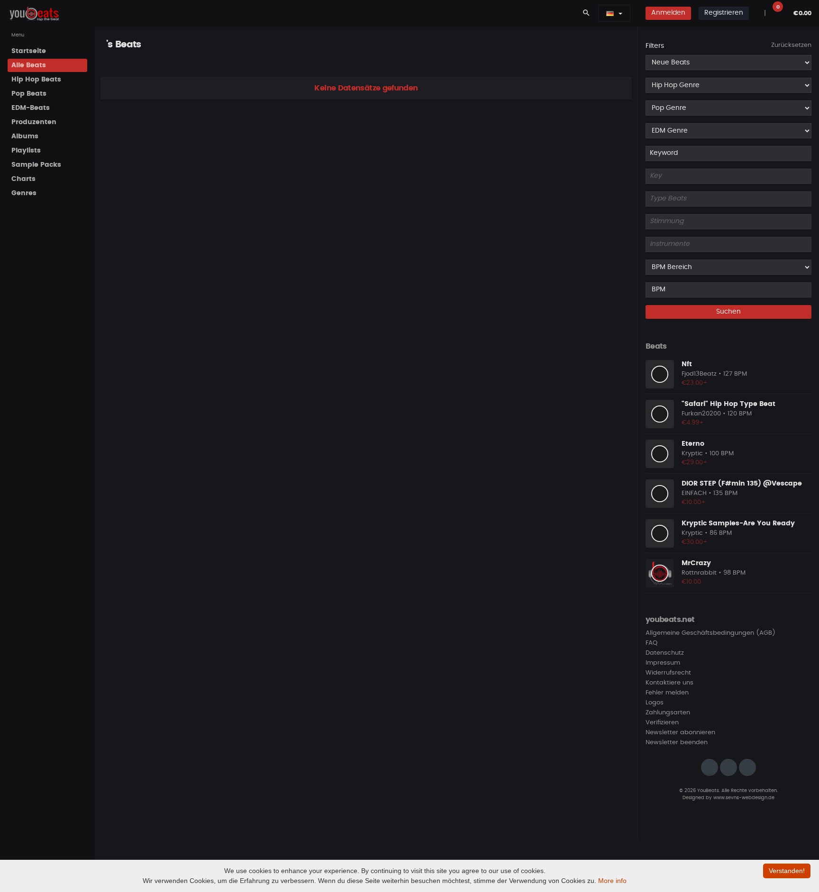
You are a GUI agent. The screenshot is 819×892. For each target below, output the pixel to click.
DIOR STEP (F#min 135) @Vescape (742, 483)
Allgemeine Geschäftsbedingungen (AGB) (710, 633)
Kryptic (692, 454)
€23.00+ (695, 383)
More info (612, 880)
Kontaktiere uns (669, 683)
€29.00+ (695, 463)
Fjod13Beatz (699, 374)
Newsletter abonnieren (680, 733)
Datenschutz (665, 653)
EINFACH (694, 493)
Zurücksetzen (791, 45)
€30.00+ (695, 542)
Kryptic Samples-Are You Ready (738, 523)
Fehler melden (667, 693)
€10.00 (691, 582)
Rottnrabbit (699, 573)
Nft (687, 364)
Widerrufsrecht (668, 673)
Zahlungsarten (668, 713)
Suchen (728, 311)
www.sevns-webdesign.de (743, 797)
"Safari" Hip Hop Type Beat (728, 404)
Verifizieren (662, 723)
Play (659, 374)
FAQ (651, 643)
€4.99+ (693, 423)
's (109, 44)
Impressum (663, 663)
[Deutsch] (610, 13)
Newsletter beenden (677, 742)
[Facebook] (728, 767)
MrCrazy (696, 563)
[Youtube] (747, 767)
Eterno (693, 444)
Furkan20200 (701, 414)
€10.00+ (694, 502)
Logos (655, 703)
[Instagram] (709, 767)
